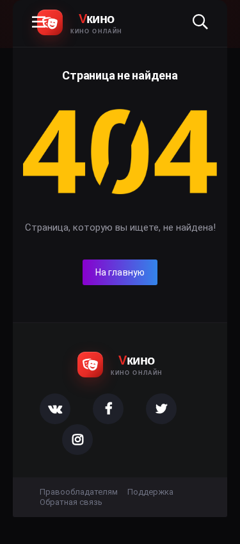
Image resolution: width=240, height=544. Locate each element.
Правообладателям (79, 492)
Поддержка (150, 492)
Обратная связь (71, 502)
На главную (120, 272)
